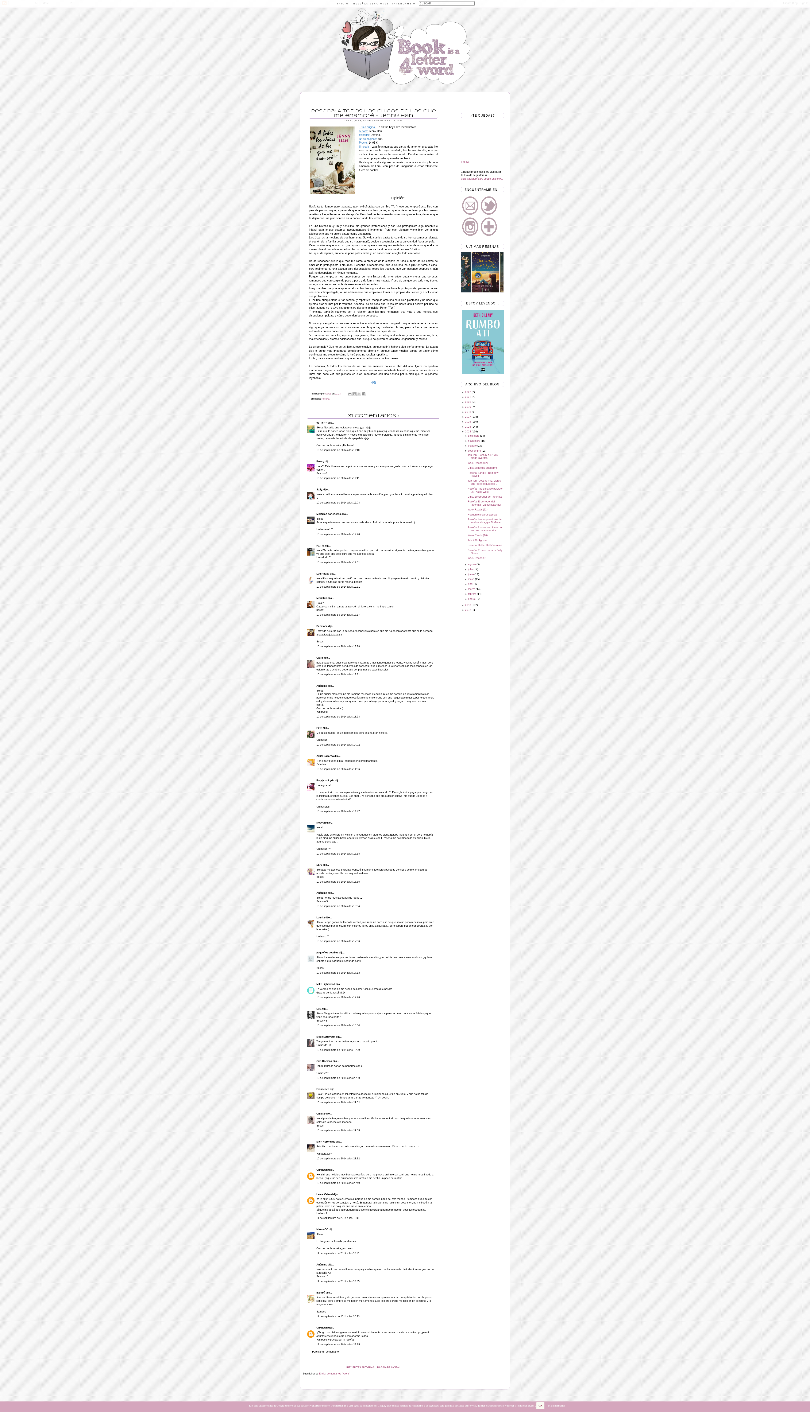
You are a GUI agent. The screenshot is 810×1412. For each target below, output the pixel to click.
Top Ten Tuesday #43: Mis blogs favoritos (483, 456)
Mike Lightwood (326, 984)
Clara (320, 657)
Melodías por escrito (329, 514)
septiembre (475, 450)
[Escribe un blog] (354, 394)
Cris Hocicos (324, 1061)
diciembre (474, 435)
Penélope (322, 626)
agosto (472, 564)
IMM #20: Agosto (477, 540)
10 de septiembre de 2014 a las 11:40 (338, 450)
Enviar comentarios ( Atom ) (334, 1373)
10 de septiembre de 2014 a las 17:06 (338, 941)
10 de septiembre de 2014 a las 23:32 (338, 1158)
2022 (468, 392)
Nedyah (321, 822)
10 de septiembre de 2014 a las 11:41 (338, 478)
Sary (319, 864)
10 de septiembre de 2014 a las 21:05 (338, 1130)
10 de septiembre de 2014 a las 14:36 (338, 769)
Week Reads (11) (477, 509)
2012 (468, 609)
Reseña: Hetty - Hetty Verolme (485, 545)
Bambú (321, 1292)
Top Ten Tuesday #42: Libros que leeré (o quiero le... (484, 482)
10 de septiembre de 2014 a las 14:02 (338, 744)
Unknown (322, 1169)
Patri (319, 728)
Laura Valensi (324, 1194)
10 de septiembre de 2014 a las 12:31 (338, 562)
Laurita (320, 917)
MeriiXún (322, 598)
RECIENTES (353, 1367)
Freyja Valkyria (325, 780)
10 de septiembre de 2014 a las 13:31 (338, 674)
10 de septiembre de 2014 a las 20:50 (338, 1078)
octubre (472, 445)
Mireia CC (322, 1229)
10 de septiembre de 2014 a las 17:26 (338, 997)
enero (471, 599)
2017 (468, 416)
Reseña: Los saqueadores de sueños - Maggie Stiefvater (485, 521)
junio (471, 574)
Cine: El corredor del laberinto (485, 496)
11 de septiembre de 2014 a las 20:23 (338, 1316)
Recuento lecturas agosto (482, 514)
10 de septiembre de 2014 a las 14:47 (338, 811)
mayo (471, 579)
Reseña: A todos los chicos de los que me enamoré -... (485, 529)
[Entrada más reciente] (443, 1367)
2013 (468, 605)
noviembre (474, 440)
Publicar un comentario (325, 1351)
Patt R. (320, 545)
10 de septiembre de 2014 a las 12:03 (338, 502)
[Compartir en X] (359, 394)
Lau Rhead (323, 573)
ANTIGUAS (368, 1367)
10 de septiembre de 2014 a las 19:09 (338, 1050)
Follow (465, 161)
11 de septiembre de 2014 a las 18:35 (338, 1281)
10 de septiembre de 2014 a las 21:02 (338, 1102)
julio (471, 569)
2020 (468, 402)
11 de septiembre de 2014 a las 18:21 (338, 1253)
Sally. (319, 489)
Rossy (320, 461)
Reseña (325, 398)
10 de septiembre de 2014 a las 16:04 (338, 906)
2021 (468, 397)
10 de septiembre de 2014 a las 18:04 (338, 1025)
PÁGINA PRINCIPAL (388, 1367)
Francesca (323, 1089)
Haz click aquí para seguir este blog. (482, 178)
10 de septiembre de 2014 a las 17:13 (338, 972)
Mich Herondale (326, 1141)
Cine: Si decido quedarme (483, 467)
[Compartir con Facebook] (364, 394)
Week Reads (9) (477, 558)
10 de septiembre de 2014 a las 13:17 (338, 614)
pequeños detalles (327, 952)
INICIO (343, 4)
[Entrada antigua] (304, 1367)
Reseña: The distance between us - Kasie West (485, 490)
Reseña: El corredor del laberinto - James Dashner (484, 503)
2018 (468, 412)
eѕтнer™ (322, 422)
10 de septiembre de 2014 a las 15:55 (338, 881)
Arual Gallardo (325, 756)
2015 (468, 426)
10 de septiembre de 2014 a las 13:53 (338, 716)
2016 (468, 421)
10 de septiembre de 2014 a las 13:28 (338, 646)
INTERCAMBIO (404, 4)
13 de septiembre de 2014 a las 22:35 (338, 1344)
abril (471, 584)
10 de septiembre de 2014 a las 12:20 (338, 534)
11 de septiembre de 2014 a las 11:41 (337, 1218)
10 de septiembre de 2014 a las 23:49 (338, 1183)
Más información (556, 1405)
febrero (472, 593)
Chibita (320, 1113)
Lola (319, 1008)
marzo (472, 589)
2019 (468, 406)
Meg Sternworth (326, 1036)
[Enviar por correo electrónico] (350, 394)
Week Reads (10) (478, 535)
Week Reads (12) (478, 463)
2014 (468, 431)
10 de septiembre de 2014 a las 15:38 (338, 853)
